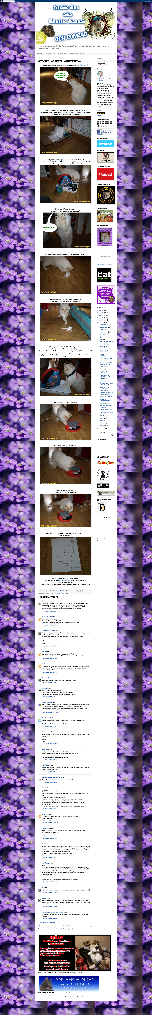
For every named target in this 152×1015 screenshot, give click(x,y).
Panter (44, 788)
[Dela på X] (79, 591)
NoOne (44, 651)
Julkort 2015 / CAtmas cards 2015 (71, 53)
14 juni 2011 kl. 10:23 (49, 744)
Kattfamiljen (81, 65)
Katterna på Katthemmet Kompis (53, 912)
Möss (62, 593)
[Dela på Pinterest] (82, 591)
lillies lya (45, 601)
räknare (99, 115)
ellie (43, 887)
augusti (103, 334)
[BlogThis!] (78, 591)
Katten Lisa (46, 664)
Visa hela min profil (103, 106)
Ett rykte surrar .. (106, 380)
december (104, 324)
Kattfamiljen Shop (54, 593)
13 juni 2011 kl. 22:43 (50, 712)
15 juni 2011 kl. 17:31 (49, 838)
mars (102, 420)
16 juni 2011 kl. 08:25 (50, 906)
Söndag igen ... (105, 403)
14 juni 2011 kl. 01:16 (49, 726)
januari (102, 425)
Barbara (44, 898)
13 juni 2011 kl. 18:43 (49, 672)
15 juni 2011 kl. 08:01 (50, 822)
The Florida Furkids (48, 718)
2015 (101, 312)
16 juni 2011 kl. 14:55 (49, 918)
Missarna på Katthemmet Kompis (105, 376)
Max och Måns (47, 616)
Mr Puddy (45, 688)
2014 (101, 315)
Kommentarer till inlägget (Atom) (61, 929)
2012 (101, 320)
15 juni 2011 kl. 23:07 (50, 892)
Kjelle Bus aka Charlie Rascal (52, 777)
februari (103, 423)
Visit (105, 264)
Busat (46, 593)
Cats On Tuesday (106, 344)
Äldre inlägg (88, 926)
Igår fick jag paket (106, 362)
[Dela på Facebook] (81, 591)
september (104, 332)
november (104, 327)
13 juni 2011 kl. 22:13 (49, 696)
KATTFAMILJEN (64, 580)
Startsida (66, 926)
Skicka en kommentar (47, 922)
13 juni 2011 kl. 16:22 (49, 646)
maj (101, 415)
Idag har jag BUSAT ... (104, 351)
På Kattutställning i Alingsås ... (106, 365)
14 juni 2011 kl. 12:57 (49, 759)
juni (101, 339)
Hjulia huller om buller (49, 630)
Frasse (44, 844)
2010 (101, 428)
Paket (66, 593)
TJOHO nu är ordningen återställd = (104, 388)
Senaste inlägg (44, 926)
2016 (101, 310)
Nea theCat (46, 828)
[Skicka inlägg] (73, 590)
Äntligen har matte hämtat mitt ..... (106, 383)
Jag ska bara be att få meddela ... (106, 393)
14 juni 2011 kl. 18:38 (49, 808)
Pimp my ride (104, 369)
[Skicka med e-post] (76, 591)
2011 (101, 322)
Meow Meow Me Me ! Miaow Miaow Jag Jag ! (106, 411)
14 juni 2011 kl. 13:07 (49, 771)
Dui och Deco (46, 678)
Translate (103, 65)
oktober (103, 329)
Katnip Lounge (47, 702)
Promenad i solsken (104, 347)
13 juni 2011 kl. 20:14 (49, 682)
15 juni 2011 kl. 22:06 (50, 882)
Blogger (84, 997)
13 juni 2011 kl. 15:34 (49, 611)
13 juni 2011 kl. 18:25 (49, 658)
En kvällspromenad (106, 341)
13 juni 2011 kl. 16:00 (50, 625)
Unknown (45, 814)
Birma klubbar (50, 53)
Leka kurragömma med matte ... (106, 359)
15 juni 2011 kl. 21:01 (49, 857)
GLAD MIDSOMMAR (106, 355)
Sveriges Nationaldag (105, 399)
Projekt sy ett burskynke (104, 372)
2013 (101, 317)
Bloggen (40, 53)
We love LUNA (47, 732)
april (102, 418)
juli (101, 337)
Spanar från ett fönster (105, 406)
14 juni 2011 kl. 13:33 (49, 782)
